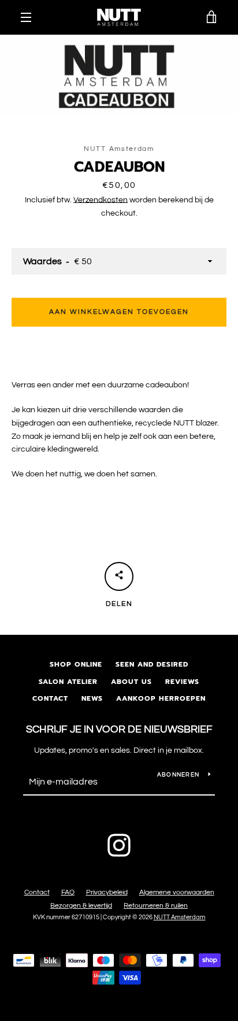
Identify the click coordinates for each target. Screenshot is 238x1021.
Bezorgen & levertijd (81, 905)
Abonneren (178, 775)
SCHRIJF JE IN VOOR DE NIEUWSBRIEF (119, 729)
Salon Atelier (68, 681)
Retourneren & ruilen (156, 905)
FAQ (68, 892)
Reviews (182, 681)
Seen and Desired (152, 664)
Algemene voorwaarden (176, 892)
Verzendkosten (100, 200)
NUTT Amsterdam (180, 917)
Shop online (76, 664)
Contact (50, 698)
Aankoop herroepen (161, 698)
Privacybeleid (107, 892)
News (92, 698)
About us (131, 681)
